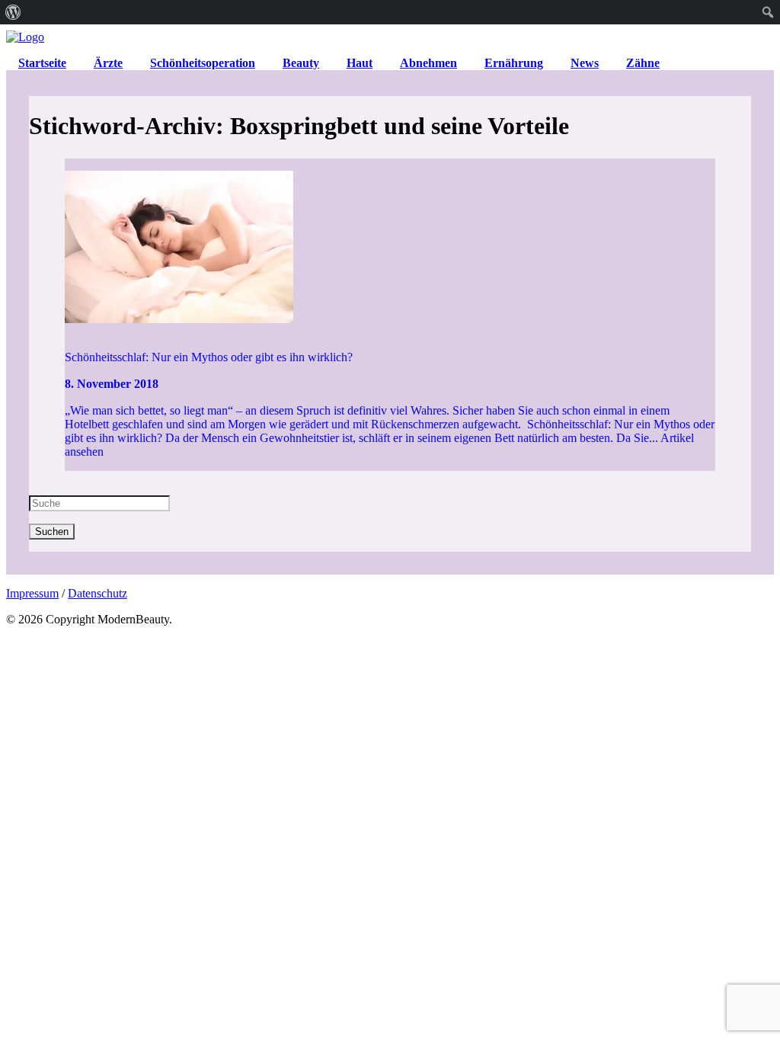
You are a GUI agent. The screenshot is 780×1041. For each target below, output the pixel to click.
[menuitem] (13, 12)
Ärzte (108, 62)
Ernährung (513, 62)
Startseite (42, 62)
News (585, 62)
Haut (359, 62)
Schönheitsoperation (202, 62)
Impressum (32, 593)
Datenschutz (97, 593)
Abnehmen (428, 62)
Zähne (643, 62)
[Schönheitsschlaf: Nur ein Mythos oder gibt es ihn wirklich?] (389, 248)
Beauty (301, 62)
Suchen (52, 531)
